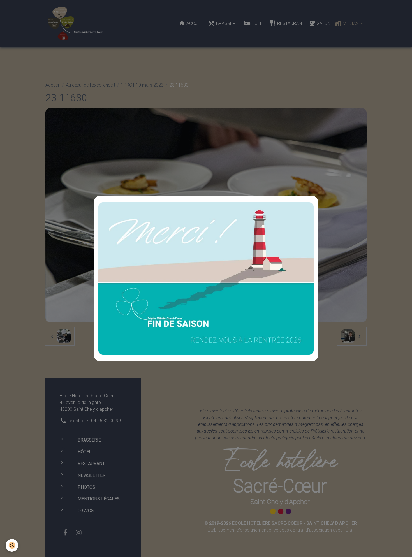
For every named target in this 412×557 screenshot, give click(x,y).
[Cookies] (12, 545)
